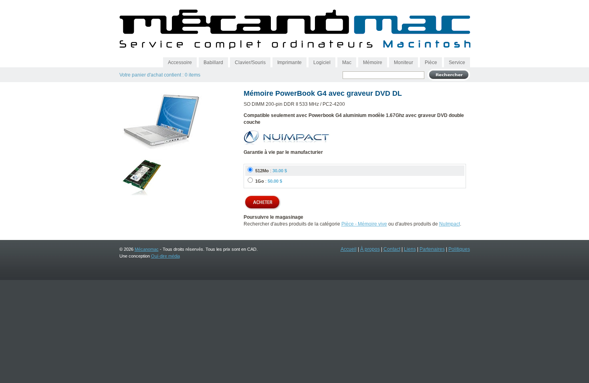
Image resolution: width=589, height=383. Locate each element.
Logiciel (322, 62)
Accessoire (180, 62)
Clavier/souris (250, 62)
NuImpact (449, 224)
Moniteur (403, 62)
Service (457, 62)
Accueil (349, 249)
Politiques (459, 249)
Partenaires (432, 249)
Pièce (431, 62)
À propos (370, 249)
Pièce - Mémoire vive (364, 224)
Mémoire (372, 62)
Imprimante (289, 62)
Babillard (213, 62)
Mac (346, 62)
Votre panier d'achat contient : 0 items (159, 75)
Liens (410, 249)
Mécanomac (147, 249)
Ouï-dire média (165, 256)
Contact (391, 249)
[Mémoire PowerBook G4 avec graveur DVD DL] (161, 150)
